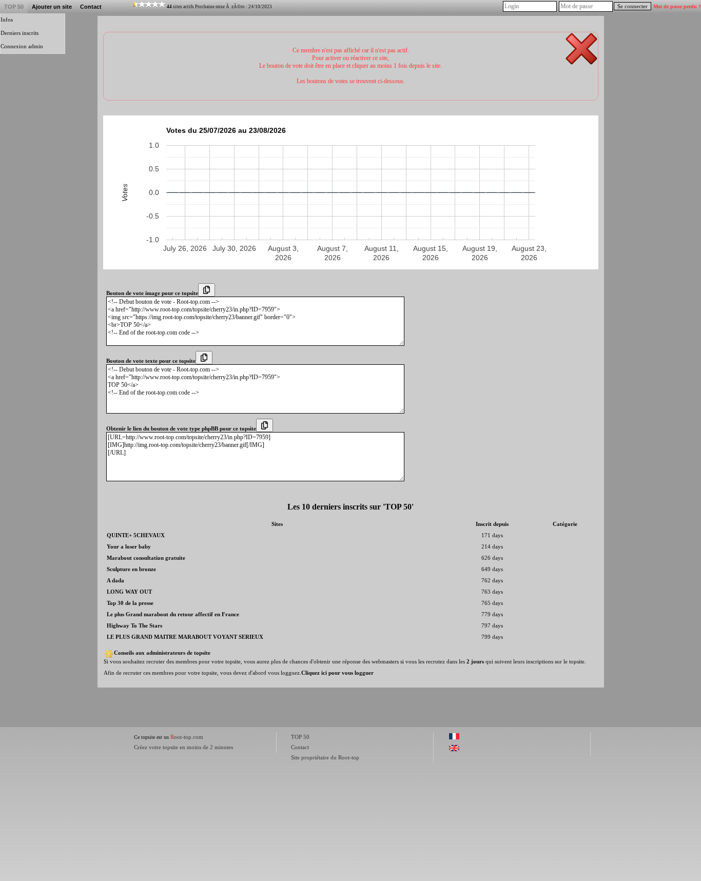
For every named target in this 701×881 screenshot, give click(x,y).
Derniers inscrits (19, 33)
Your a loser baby (129, 547)
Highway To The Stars (134, 626)
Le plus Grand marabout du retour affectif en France (173, 614)
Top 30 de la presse (130, 603)
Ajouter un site (52, 7)
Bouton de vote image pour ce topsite (152, 293)
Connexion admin (22, 46)
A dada (115, 580)
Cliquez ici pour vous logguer (337, 673)
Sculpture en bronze (131, 569)
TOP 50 (14, 7)
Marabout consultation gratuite (146, 558)
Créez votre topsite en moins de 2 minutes (183, 747)
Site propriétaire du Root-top (325, 757)
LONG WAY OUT (129, 592)
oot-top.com (186, 737)
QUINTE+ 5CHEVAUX (136, 535)
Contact (91, 7)
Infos (7, 20)
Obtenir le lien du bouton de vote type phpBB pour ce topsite (181, 429)
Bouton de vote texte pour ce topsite (151, 361)
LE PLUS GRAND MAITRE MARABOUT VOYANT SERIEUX (185, 637)
